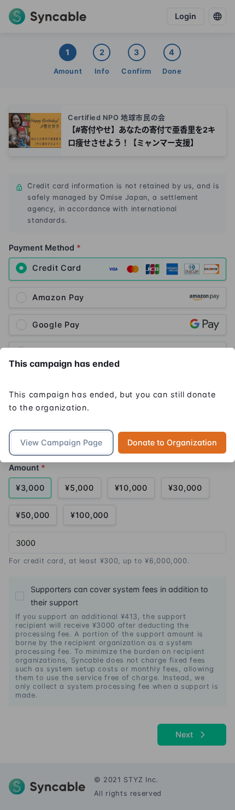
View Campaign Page (61, 442)
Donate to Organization (172, 442)
